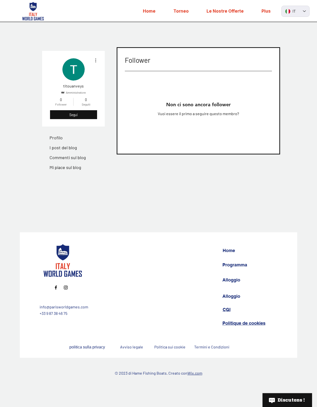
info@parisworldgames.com (64, 306)
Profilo (56, 137)
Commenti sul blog (68, 157)
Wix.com (194, 373)
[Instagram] (65, 287)
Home (229, 250)
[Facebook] (55, 287)
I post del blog (63, 147)
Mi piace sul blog (65, 167)
